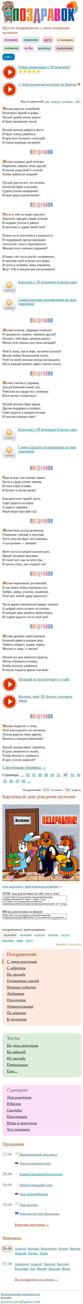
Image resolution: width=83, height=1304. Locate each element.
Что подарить (18, 1129)
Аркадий (49, 1264)
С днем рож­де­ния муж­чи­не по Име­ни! (47, 84)
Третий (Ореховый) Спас (35, 1185)
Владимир (21, 1268)
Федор (66, 1268)
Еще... (12, 1071)
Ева (32, 1268)
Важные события (21, 987)
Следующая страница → (24, 767)
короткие (44, 48)
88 (40, 775)
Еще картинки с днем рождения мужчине (30, 886)
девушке (53, 934)
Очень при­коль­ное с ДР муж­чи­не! (44, 67)
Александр (22, 1264)
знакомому (31, 40)
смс (47, 101)
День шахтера (28, 1205)
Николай (20, 1253)
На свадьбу (16, 974)
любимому (11, 48)
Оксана (33, 1253)
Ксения (63, 1248)
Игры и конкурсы (22, 1123)
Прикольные (17, 1064)
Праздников (17, 1116)
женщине (26, 934)
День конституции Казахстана (39, 1213)
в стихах (67, 101)
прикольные (64, 48)
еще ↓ (8, 57)
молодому (11, 40)
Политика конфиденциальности (20, 1294)
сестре (65, 934)
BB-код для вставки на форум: (22, 911)
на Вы (29, 48)
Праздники (16, 1000)
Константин (49, 1248)
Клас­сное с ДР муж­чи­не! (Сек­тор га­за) (47, 282)
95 (5, 781)
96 (11, 781)
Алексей (20, 1248)
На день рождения (22, 1045)
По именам (16, 1013)
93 (72, 775)
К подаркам (17, 1019)
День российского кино (35, 1163)
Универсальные (20, 1006)
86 (28, 775)
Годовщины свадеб (23, 981)
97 (17, 781)
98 (23, 781)
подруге (40, 934)
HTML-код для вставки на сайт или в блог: (31, 893)
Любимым (15, 993)
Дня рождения (19, 1097)
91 (58, 775)
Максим (75, 1248)
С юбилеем (16, 968)
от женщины (65, 40)
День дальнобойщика (33, 1194)
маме (20, 940)
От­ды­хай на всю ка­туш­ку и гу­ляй (43, 679)
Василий (33, 1248)
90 (52, 775)
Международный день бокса (38, 1154)
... (22, 775)
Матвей (42, 1268)
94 (78, 775)
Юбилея (14, 1104)
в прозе (55, 101)
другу (48, 40)
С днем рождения (22, 961)
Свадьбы (14, 1110)
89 (46, 775)
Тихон (43, 1253)
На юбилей (16, 1052)
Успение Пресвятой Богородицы (40, 1174)
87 (34, 775)
